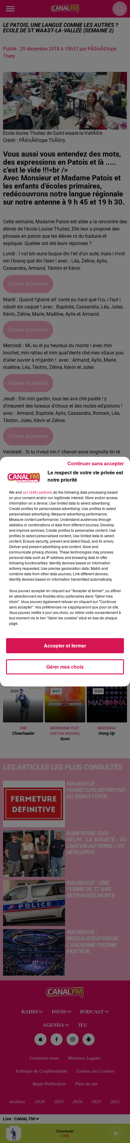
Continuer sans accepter (95, 463)
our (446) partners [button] (37, 492)
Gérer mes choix (65, 666)
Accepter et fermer (65, 645)
